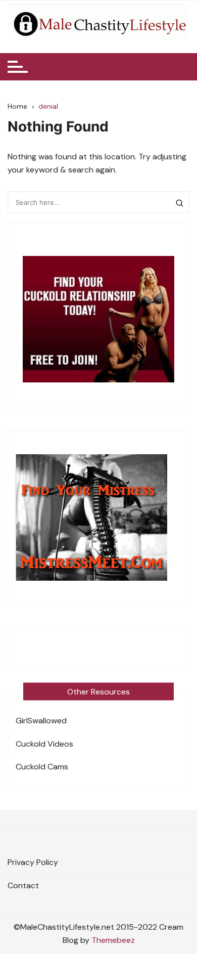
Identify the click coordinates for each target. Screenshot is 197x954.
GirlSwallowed (41, 720)
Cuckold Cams (42, 766)
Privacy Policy (33, 862)
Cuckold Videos (44, 744)
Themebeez (113, 940)
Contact (23, 885)
